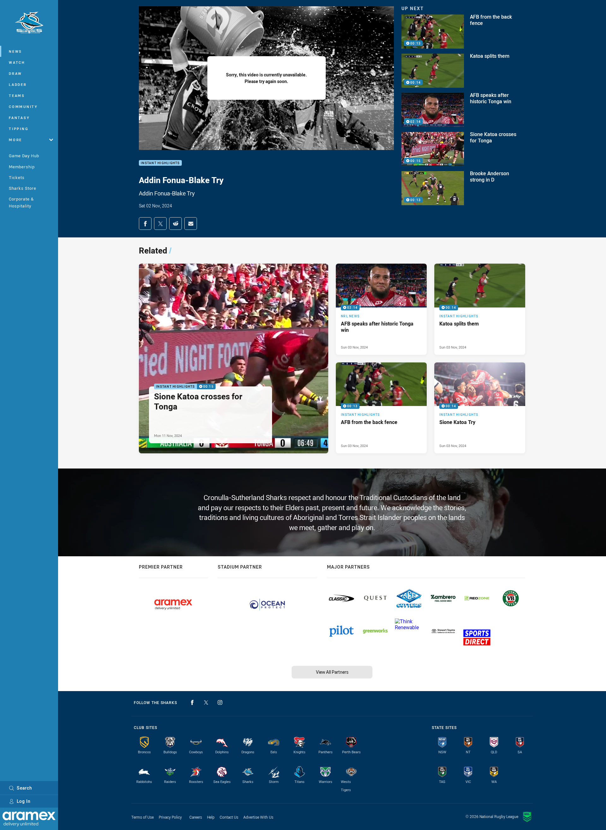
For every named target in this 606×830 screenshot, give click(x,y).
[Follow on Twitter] (206, 702)
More (15, 139)
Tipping (18, 128)
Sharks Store (22, 188)
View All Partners (332, 672)
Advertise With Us (258, 817)
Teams (17, 95)
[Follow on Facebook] (192, 702)
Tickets (17, 177)
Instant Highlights (160, 163)
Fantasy (19, 117)
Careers (195, 817)
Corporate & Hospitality (21, 202)
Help (211, 817)
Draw (15, 73)
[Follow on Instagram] (220, 702)
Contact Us (229, 817)
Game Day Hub (24, 155)
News (15, 51)
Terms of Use (142, 817)
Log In (24, 801)
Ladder (18, 84)
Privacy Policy (170, 817)
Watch (17, 62)
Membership (22, 167)
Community (23, 106)
